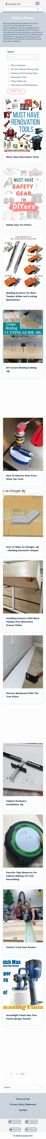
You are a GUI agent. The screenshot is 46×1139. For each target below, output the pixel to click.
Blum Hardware (18, 65)
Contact (23, 1110)
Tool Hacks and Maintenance (24, 85)
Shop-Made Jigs (18, 81)
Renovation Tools (19, 77)
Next (23, 1074)
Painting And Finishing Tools (24, 73)
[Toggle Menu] (37, 3)
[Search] (38, 9)
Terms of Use (23, 1099)
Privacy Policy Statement (23, 1104)
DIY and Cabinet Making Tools (24, 69)
